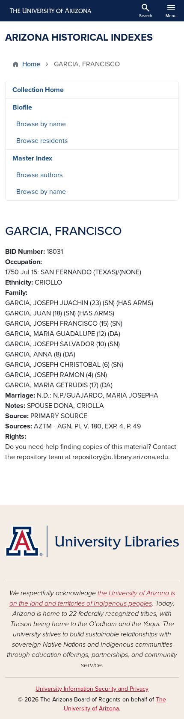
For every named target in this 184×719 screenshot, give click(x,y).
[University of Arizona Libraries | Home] (92, 541)
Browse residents (42, 141)
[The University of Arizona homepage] (50, 10)
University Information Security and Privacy (92, 688)
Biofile (22, 107)
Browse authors (39, 175)
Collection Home (38, 90)
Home (31, 64)
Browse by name (41, 124)
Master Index (32, 158)
